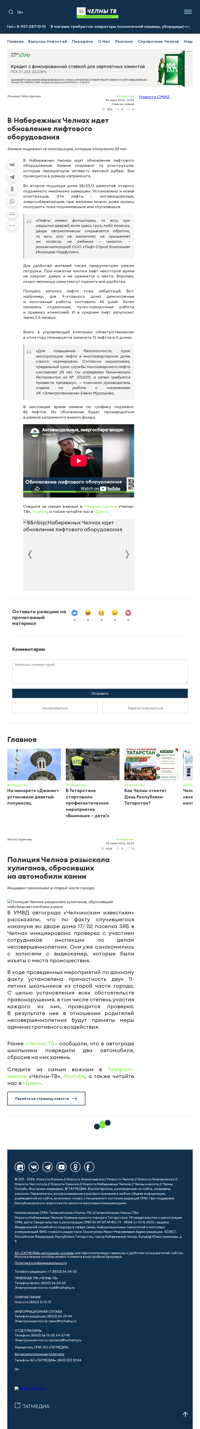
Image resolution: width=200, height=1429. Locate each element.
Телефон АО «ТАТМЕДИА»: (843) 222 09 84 (48, 1360)
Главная (15, 41)
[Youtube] (61, 1167)
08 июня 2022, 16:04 (119, 100)
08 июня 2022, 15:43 (120, 843)
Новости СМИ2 (154, 96)
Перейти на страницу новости (42, 1098)
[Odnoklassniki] (75, 1167)
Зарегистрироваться (145, 708)
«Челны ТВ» (41, 1043)
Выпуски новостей (47, 41)
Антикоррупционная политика (39, 1354)
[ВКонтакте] (12, 164)
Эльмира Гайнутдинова (24, 96)
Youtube (39, 511)
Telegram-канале (100, 506)
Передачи (82, 41)
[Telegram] (12, 177)
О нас (104, 41)
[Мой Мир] (12, 213)
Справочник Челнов (158, 41)
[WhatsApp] (12, 201)
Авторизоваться (55, 708)
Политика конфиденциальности (41, 1263)
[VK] (34, 1167)
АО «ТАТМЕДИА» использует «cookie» (44, 1253)
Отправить (100, 693)
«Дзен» (101, 511)
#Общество (125, 96)
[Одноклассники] (12, 189)
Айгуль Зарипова (19, 839)
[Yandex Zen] (20, 1167)
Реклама (124, 41)
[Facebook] (89, 1167)
